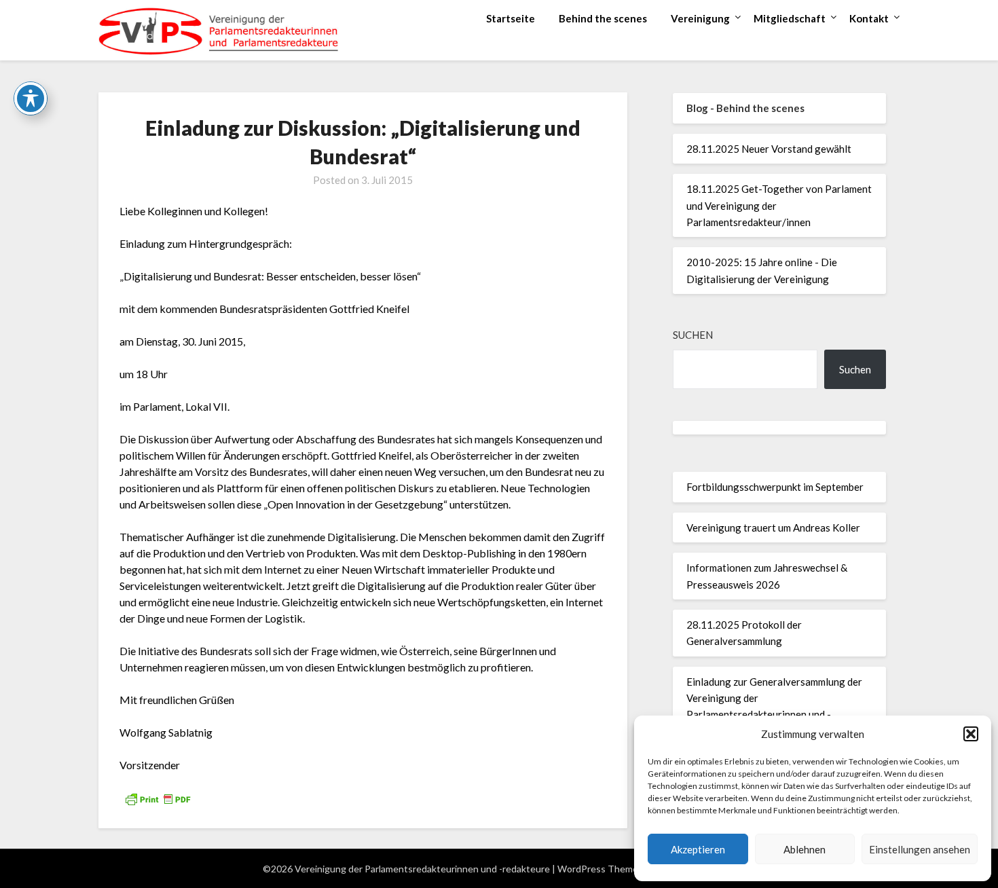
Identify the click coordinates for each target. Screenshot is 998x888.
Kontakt (869, 18)
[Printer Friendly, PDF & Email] (157, 798)
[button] (971, 734)
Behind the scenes (603, 18)
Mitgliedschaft (790, 18)
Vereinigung (700, 18)
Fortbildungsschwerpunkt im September (775, 487)
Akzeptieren (698, 849)
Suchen (693, 335)
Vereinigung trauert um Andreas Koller (773, 527)
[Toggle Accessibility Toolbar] (30, 98)
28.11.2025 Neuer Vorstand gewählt (768, 149)
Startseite (510, 18)
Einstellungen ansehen (919, 849)
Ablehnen (804, 849)
